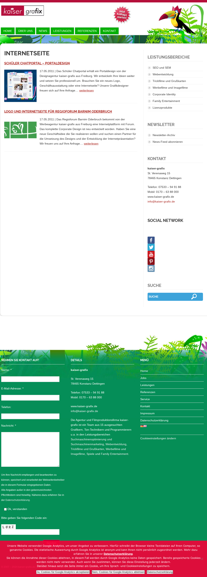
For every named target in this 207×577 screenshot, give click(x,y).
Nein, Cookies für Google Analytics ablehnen (118, 572)
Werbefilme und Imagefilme (170, 87)
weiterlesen (86, 90)
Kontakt (109, 31)
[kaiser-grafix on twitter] (175, 247)
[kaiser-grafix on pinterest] (175, 261)
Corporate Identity (164, 94)
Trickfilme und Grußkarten (169, 81)
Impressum (147, 413)
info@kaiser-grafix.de (161, 201)
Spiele (90, 453)
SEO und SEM (162, 67)
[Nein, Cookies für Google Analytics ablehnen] (202, 559)
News (43, 31)
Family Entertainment (166, 101)
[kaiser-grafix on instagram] (175, 268)
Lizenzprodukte (162, 107)
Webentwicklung (163, 74)
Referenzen (87, 31)
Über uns (25, 31)
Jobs (143, 378)
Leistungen (62, 31)
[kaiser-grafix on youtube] (175, 254)
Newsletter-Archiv (164, 135)
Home (7, 31)
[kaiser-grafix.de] (22, 10)
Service (145, 399)
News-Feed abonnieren (168, 141)
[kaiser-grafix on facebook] (175, 240)
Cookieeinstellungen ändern (158, 438)
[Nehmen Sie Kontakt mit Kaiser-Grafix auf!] (122, 14)
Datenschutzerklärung (17, 500)
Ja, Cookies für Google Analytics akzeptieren (63, 572)
